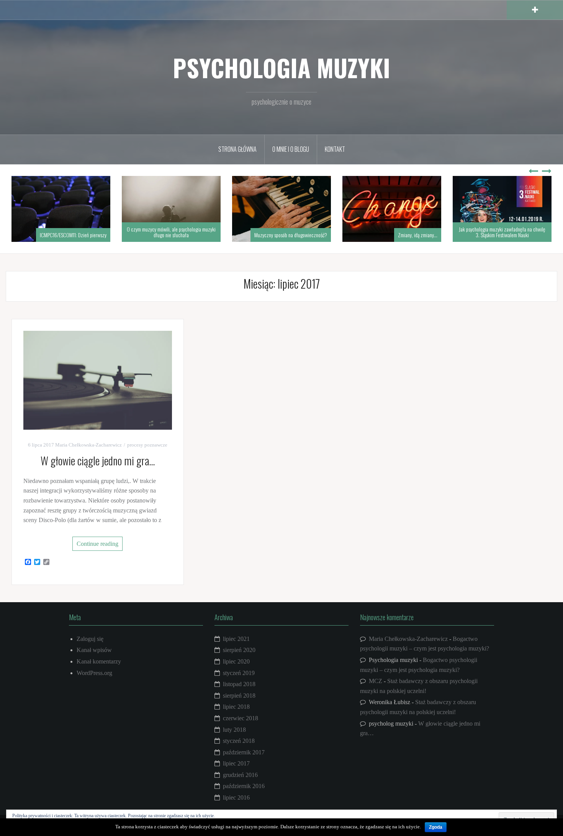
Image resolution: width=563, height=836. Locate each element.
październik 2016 (244, 786)
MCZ (375, 681)
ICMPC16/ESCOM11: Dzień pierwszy (73, 235)
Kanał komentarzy (99, 661)
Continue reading (97, 543)
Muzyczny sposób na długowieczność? (290, 235)
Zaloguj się (90, 639)
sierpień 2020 (239, 650)
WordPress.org (94, 673)
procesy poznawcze (147, 445)
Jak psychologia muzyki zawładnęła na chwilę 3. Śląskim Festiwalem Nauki (502, 232)
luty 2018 (234, 729)
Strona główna (237, 149)
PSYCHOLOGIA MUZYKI (281, 67)
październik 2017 (244, 752)
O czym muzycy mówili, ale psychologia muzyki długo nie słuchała (171, 232)
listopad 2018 (239, 684)
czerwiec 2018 (240, 718)
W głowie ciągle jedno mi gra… (98, 460)
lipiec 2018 (236, 706)
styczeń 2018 (239, 740)
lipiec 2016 (236, 797)
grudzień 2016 (240, 775)
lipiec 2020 (236, 661)
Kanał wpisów (94, 650)
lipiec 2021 (236, 639)
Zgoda (435, 827)
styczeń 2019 (239, 673)
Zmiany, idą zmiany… (417, 235)
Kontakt (335, 149)
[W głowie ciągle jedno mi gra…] (97, 379)
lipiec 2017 (236, 763)
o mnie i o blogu (290, 149)
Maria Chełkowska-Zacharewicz (88, 445)
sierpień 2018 (239, 695)
